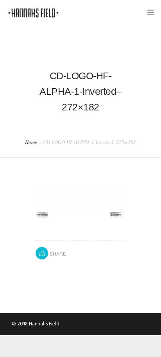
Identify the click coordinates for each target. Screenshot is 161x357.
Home (31, 142)
